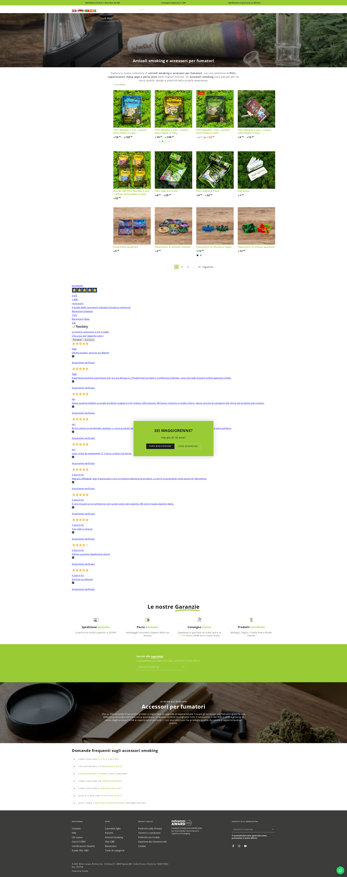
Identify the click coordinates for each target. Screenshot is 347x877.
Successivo (89, 340)
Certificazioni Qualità (83, 846)
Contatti (76, 828)
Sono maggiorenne (160, 446)
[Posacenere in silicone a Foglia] (215, 226)
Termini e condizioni (149, 832)
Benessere (110, 846)
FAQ (74, 832)
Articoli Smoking (114, 837)
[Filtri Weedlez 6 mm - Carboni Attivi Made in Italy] (173, 109)
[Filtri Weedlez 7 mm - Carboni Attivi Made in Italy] (215, 109)
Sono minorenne (188, 446)
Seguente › (208, 266)
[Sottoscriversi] (183, 667)
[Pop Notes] (256, 170)
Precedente (77, 340)
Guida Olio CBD (80, 850)
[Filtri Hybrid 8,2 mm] (215, 170)
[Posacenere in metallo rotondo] (173, 226)
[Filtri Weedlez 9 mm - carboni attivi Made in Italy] (256, 109)
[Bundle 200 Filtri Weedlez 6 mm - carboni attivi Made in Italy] (132, 170)
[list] (173, 627)
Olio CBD (110, 841)
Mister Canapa (85, 864)
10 (199, 266)
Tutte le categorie (114, 850)
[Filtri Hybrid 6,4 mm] (173, 170)
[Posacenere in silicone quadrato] (256, 226)
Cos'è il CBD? (79, 841)
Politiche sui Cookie (149, 837)
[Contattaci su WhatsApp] (340, 870)
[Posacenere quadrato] (132, 226)
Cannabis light (113, 828)
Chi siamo (77, 837)
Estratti (109, 832)
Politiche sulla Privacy (150, 828)
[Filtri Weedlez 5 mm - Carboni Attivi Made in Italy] (132, 109)
